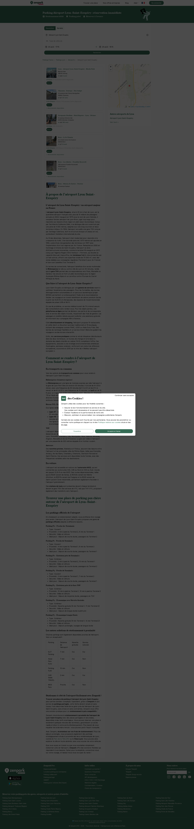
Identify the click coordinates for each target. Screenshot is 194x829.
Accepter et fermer (114, 431)
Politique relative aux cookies (109, 422)
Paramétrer (77, 431)
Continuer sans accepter (124, 395)
